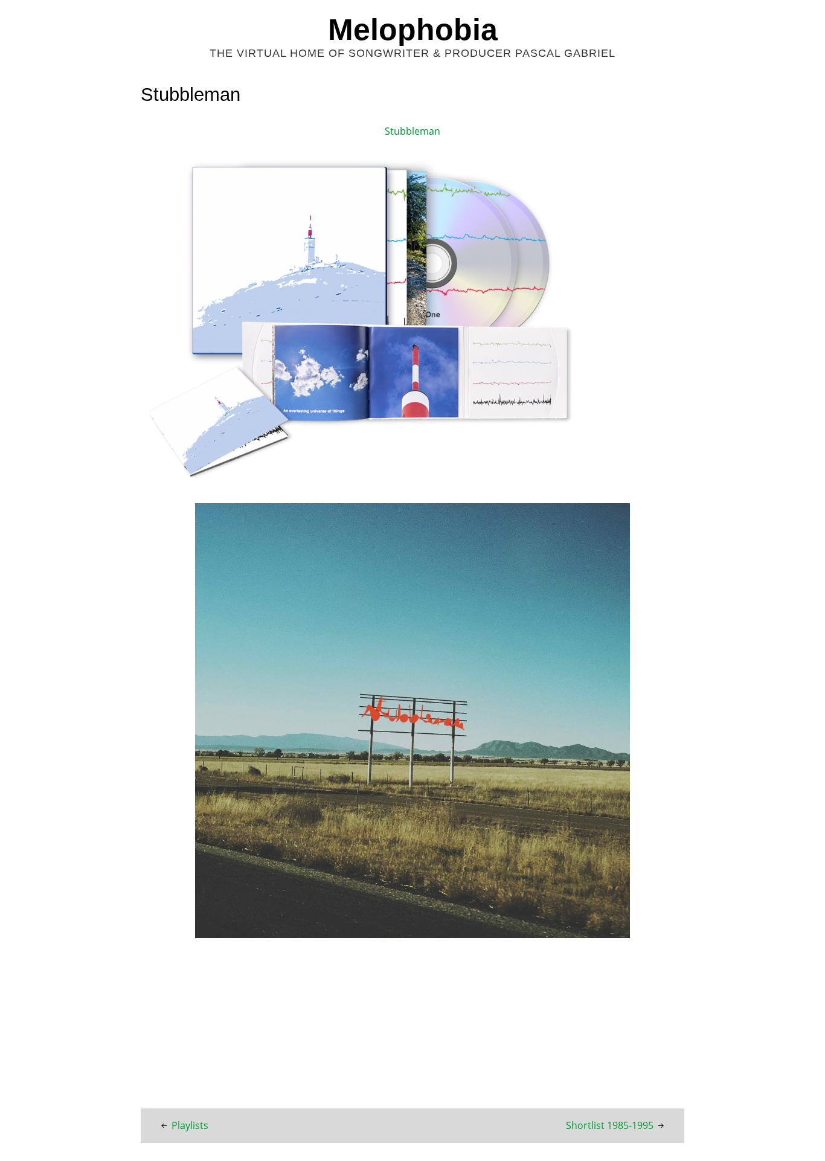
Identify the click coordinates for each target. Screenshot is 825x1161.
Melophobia (413, 30)
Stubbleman (412, 131)
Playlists (190, 1125)
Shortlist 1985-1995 (609, 1125)
